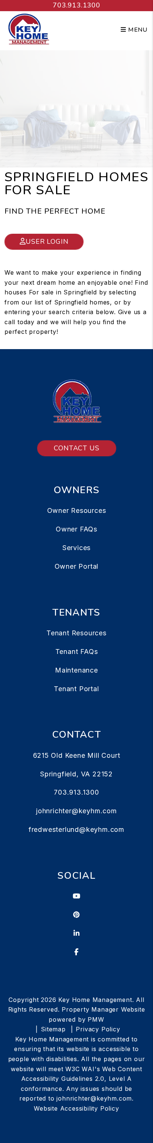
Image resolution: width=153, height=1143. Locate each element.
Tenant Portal (76, 689)
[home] (28, 29)
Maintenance (76, 670)
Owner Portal (77, 566)
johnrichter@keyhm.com (76, 811)
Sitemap (53, 1029)
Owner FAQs (76, 529)
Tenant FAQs (76, 651)
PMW (96, 1019)
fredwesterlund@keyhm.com (76, 829)
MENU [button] (136, 30)
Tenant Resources (76, 633)
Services (76, 548)
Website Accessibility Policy (76, 1108)
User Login (47, 241)
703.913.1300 (76, 5)
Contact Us (77, 448)
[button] (77, 896)
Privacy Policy (98, 1029)
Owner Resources (76, 510)
